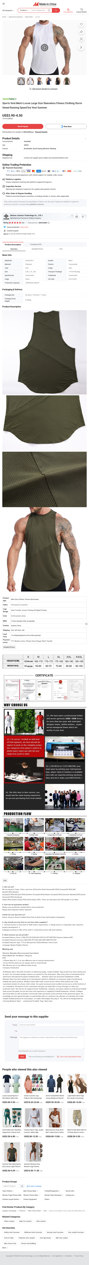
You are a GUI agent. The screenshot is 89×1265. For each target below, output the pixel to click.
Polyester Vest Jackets (27, 1238)
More (4, 1248)
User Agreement (57, 1256)
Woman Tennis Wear (30, 1195)
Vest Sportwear (45, 1238)
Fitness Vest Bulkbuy (28, 1243)
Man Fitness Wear (29, 1191)
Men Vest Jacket (62, 1238)
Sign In (5, 234)
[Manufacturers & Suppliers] (44, 4)
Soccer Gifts (70, 1191)
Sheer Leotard (9, 1221)
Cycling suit (70, 1195)
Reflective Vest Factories (33, 1232)
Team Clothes (7, 1191)
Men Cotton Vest (10, 1243)
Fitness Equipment (30, 1199)
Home (4, 17)
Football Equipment (51, 1191)
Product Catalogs (35, 1186)
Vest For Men (9, 1238)
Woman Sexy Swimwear (53, 1195)
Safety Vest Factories (11, 1232)
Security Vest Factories (55, 1232)
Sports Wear (29, 17)
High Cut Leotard (25, 1221)
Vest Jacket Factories (76, 1232)
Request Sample (41, 132)
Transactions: (39, 222)
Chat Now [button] (68, 126)
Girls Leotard (41, 1221)
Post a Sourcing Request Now (69, 1056)
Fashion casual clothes (10, 1199)
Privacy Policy (79, 1256)
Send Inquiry (23, 126)
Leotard (37, 17)
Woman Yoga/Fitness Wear (12, 1195)
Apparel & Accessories (15, 17)
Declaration (68, 1256)
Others (46, 1199)
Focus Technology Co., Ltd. (29, 1256)
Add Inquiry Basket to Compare (44, 89)
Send (22, 1056)
